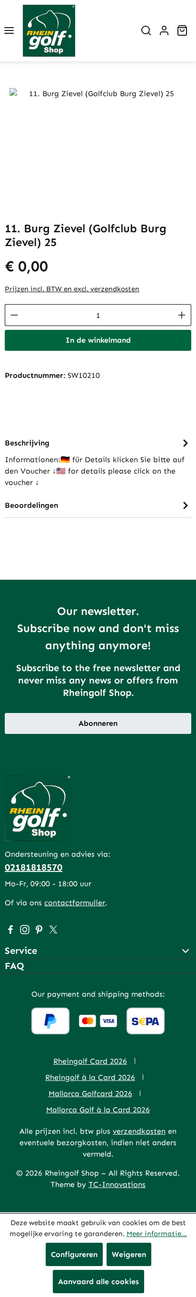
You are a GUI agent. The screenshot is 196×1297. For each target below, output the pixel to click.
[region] (98, 141)
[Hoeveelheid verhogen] (182, 315)
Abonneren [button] (98, 723)
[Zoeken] (146, 30)
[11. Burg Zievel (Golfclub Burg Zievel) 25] (98, 141)
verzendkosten (139, 1131)
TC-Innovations (117, 1184)
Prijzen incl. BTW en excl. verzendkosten (72, 289)
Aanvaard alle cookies (98, 1281)
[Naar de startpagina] (49, 31)
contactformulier (74, 902)
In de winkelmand (98, 340)
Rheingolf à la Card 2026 (90, 1077)
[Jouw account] (164, 30)
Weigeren (129, 1254)
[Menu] (9, 30)
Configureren (74, 1254)
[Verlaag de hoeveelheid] (14, 315)
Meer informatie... (157, 1233)
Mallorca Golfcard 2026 (90, 1093)
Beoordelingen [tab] (31, 505)
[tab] (98, 462)
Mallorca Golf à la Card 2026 (98, 1109)
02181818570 (33, 867)
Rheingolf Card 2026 (90, 1061)
